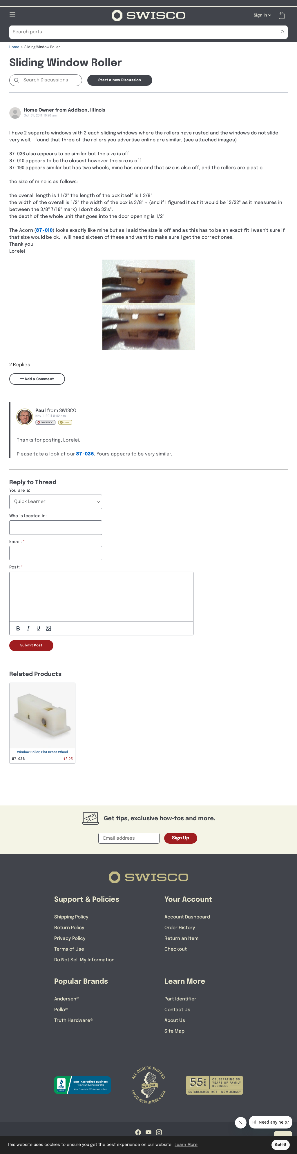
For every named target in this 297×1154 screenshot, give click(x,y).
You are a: (19, 490)
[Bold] (18, 628)
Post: (14, 567)
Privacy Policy (70, 938)
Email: (15, 542)
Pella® (61, 1009)
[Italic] (28, 628)
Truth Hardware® (73, 1020)
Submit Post (31, 645)
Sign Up (180, 838)
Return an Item (181, 938)
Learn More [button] (186, 1145)
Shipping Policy (71, 917)
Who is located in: (28, 516)
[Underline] (38, 628)
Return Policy (69, 927)
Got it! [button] (280, 1145)
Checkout (175, 949)
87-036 (85, 454)
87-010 (44, 230)
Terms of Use (69, 949)
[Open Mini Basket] (283, 15)
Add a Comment (39, 379)
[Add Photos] (48, 628)
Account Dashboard (187, 917)
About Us (174, 1020)
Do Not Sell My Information (84, 960)
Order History (179, 927)
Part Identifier (180, 999)
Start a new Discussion (119, 80)
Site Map (174, 1031)
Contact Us (177, 1009)
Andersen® (66, 999)
